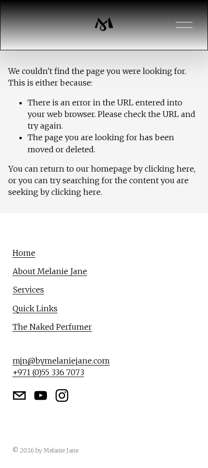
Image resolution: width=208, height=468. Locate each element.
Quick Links (35, 308)
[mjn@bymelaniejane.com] (19, 395)
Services (28, 289)
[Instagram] (62, 395)
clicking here (169, 169)
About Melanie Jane (50, 271)
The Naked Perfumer (52, 327)
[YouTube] (40, 395)
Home (24, 253)
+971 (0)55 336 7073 (48, 372)
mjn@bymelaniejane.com (61, 361)
